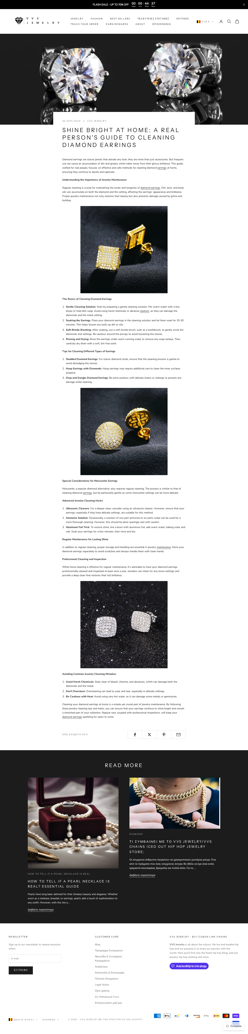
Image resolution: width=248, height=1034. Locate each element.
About (140, 24)
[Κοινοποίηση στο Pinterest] (164, 735)
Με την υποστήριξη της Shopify (120, 1019)
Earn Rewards (117, 24)
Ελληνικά (49, 1019)
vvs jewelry (97, 121)
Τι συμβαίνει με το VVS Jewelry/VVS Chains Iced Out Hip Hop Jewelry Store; (170, 847)
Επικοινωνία (162, 24)
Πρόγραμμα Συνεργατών (109, 950)
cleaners (144, 311)
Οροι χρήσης (102, 990)
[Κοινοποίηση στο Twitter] (149, 735)
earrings (161, 168)
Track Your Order (84, 24)
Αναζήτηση (101, 966)
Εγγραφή (21, 970)
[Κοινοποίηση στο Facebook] (135, 735)
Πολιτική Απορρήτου (106, 978)
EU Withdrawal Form (107, 997)
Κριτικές (182, 18)
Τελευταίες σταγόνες (153, 18)
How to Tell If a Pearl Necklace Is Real (59, 873)
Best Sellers (120, 18)
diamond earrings (150, 188)
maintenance (164, 547)
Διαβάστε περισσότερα (41, 909)
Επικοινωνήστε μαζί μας (108, 1003)
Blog (97, 944)
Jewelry (77, 18)
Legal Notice (102, 984)
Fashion (97, 18)
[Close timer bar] (244, 4)
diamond (136, 834)
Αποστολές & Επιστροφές (110, 972)
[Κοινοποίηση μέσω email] (178, 735)
